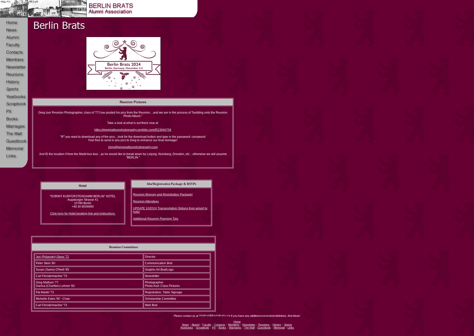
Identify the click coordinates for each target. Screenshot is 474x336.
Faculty (206, 324)
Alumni (195, 324)
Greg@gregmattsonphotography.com (133, 147)
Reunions (264, 324)
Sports (288, 324)
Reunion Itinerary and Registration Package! (163, 194)
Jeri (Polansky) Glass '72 (52, 256)
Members (233, 324)
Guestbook (264, 327)
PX (214, 327)
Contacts (219, 324)
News (185, 324)
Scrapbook (202, 327)
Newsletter (248, 324)
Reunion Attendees (146, 201)
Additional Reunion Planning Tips (155, 218)
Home (237, 321)
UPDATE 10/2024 (145, 208)
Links (291, 327)
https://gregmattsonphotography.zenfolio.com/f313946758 (132, 130)
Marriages (235, 327)
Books (222, 327)
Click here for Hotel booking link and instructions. (83, 213)
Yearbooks (186, 327)
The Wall (249, 327)
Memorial (279, 327)
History (277, 324)
